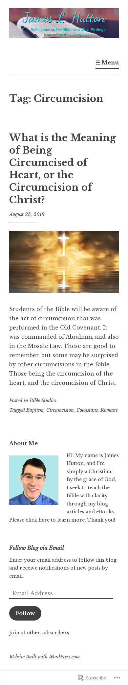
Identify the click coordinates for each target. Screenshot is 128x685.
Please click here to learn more (47, 520)
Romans (108, 410)
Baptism (35, 410)
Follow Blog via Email (36, 548)
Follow (25, 613)
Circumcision (60, 410)
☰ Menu (107, 62)
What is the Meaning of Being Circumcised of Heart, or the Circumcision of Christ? (62, 169)
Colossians (87, 410)
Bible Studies (43, 401)
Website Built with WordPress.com (44, 657)
